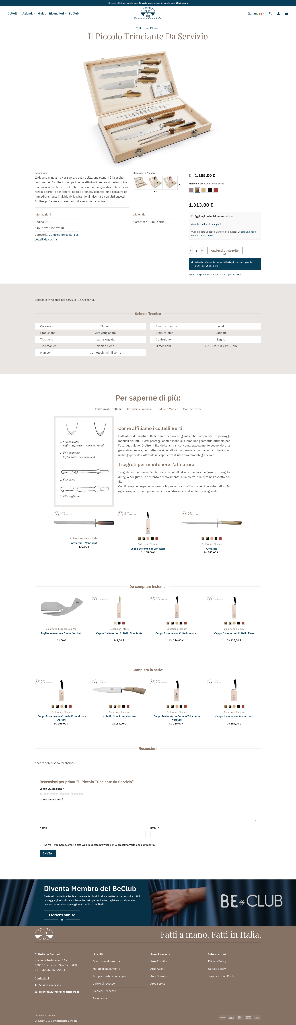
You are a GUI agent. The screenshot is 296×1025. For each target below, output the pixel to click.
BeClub (74, 13)
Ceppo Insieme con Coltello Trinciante (119, 633)
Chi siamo (40, 1015)
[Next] (179, 184)
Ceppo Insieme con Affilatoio (148, 548)
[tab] (108, 409)
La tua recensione (51, 799)
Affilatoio (211, 548)
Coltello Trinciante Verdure (119, 716)
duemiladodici (90, 538)
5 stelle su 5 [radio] (76, 794)
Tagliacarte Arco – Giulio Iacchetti (61, 633)
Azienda (27, 13)
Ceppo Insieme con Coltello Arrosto (176, 633)
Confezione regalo (60, 234)
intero (125, 628)
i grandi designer (67, 628)
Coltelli (13, 13)
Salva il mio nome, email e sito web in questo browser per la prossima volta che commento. (99, 845)
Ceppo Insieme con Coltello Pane (234, 633)
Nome (44, 827)
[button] (270, 13)
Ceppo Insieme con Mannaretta (234, 716)
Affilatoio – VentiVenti (84, 543)
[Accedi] (278, 13)
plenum (155, 28)
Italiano (253, 13)
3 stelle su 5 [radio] (53, 794)
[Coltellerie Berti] (148, 13)
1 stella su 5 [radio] (40, 794)
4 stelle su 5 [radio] (64, 794)
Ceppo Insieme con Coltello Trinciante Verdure (177, 718)
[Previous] (54, 535)
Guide (42, 13)
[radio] (191, 190)
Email (154, 827)
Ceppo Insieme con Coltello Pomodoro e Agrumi (61, 718)
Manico (193, 183)
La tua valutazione (52, 788)
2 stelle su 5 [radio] (46, 794)
